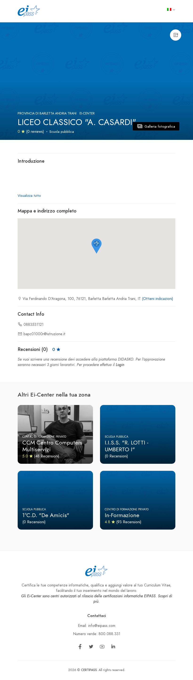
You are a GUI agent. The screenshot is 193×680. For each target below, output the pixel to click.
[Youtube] (102, 647)
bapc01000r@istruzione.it (44, 334)
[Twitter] (91, 647)
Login (120, 364)
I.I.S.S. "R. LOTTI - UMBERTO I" (127, 446)
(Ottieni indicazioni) (157, 298)
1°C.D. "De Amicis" (45, 515)
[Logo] (29, 10)
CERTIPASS (89, 670)
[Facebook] (80, 647)
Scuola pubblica (61, 131)
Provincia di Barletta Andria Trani (47, 113)
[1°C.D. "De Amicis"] (55, 500)
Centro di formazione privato (44, 437)
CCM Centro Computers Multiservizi (52, 446)
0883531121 (34, 324)
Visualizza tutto (29, 195)
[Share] (175, 35)
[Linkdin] (113, 647)
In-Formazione (122, 515)
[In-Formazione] (137, 500)
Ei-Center (87, 113)
